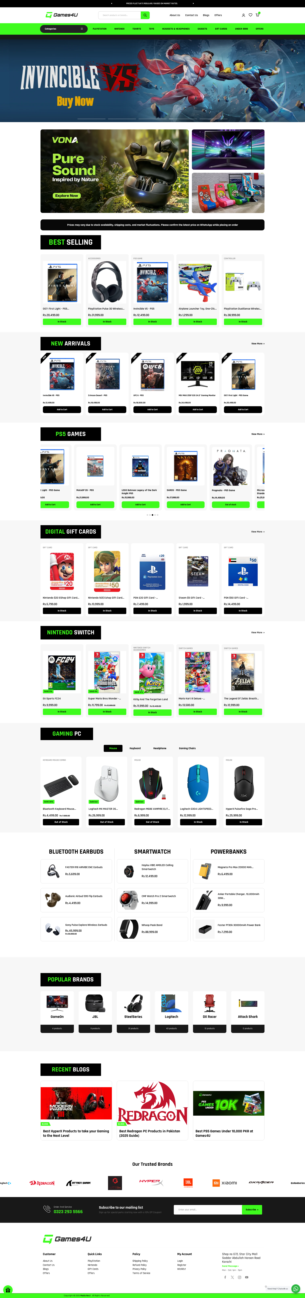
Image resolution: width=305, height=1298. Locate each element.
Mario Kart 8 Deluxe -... (192, 698)
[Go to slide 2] (150, 515)
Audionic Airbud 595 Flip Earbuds (83, 896)
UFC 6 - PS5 (138, 395)
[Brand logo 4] (113, 1183)
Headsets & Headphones (176, 29)
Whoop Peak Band (152, 925)
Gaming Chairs (187, 748)
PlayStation (99, 29)
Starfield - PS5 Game (235, 490)
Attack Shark (248, 1017)
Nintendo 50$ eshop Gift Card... (106, 598)
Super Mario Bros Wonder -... (104, 698)
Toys (151, 29)
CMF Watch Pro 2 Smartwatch (159, 896)
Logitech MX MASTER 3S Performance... (102, 809)
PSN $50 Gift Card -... (236, 598)
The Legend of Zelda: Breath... (241, 698)
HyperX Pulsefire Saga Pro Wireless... (241, 809)
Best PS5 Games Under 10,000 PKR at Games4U (224, 1133)
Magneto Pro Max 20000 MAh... (236, 867)
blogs (45, 1124)
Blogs (46, 1269)
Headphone (159, 748)
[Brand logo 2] (40, 1183)
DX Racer (210, 1017)
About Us (48, 1261)
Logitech (171, 1017)
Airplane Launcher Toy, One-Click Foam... (197, 309)
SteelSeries (133, 1017)
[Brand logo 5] (150, 1183)
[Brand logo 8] (259, 1183)
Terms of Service (141, 1273)
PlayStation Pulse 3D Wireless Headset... (105, 309)
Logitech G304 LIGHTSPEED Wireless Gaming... (195, 809)
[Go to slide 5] (157, 515)
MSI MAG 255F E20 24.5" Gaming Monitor (197, 395)
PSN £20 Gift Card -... (145, 598)
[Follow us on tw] (232, 1277)
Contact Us (49, 1265)
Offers (260, 29)
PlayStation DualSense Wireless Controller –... (242, 309)
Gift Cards (221, 29)
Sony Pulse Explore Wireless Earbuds (86, 925)
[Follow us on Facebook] (225, 1277)
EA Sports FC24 (52, 698)
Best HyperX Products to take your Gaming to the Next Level (76, 1133)
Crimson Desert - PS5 (97, 395)
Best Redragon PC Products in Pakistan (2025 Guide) (149, 1133)
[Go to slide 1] (147, 515)
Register (181, 1265)
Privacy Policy (139, 1269)
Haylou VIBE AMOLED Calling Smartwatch (157, 867)
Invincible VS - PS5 (143, 309)
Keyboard (135, 748)
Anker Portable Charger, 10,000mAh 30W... (238, 896)
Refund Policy (139, 1265)
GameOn (57, 1017)
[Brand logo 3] (77, 1183)
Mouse (113, 748)
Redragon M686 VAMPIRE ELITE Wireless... (151, 809)
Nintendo (119, 29)
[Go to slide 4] (155, 515)
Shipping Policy (140, 1261)
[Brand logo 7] (223, 1183)
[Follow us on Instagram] (239, 1277)
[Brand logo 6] (186, 1183)
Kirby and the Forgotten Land (150, 699)
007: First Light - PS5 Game (236, 395)
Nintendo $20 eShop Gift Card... (61, 598)
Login (180, 1261)
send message (230, 1266)
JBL (95, 1017)
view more (256, 531)
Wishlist (181, 1269)
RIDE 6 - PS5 (140, 490)
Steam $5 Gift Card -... (192, 598)
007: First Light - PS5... (56, 309)
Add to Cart (62, 409)
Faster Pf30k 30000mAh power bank (239, 925)
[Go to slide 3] (152, 515)
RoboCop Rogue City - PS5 (192, 490)
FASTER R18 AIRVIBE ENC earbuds (84, 867)
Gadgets (202, 29)
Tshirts (136, 29)
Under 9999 (241, 29)
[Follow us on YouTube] (247, 1277)
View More (256, 343)
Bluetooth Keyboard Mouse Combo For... (58, 809)
